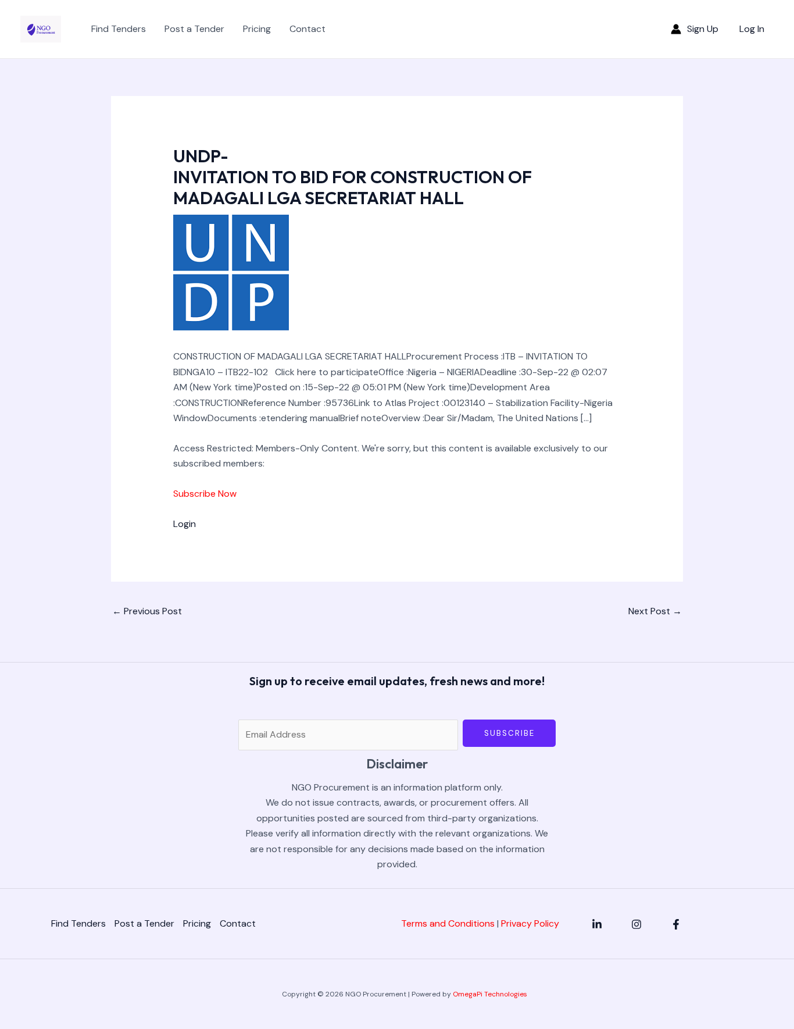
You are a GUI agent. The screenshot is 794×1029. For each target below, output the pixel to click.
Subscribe (509, 733)
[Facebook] (676, 924)
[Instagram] (636, 924)
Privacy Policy (530, 923)
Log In (751, 29)
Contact (307, 29)
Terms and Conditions (448, 923)
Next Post (655, 611)
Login (184, 524)
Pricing (257, 29)
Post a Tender (194, 29)
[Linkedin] (597, 924)
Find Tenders (118, 29)
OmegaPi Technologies (490, 994)
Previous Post (147, 611)
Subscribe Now (205, 493)
